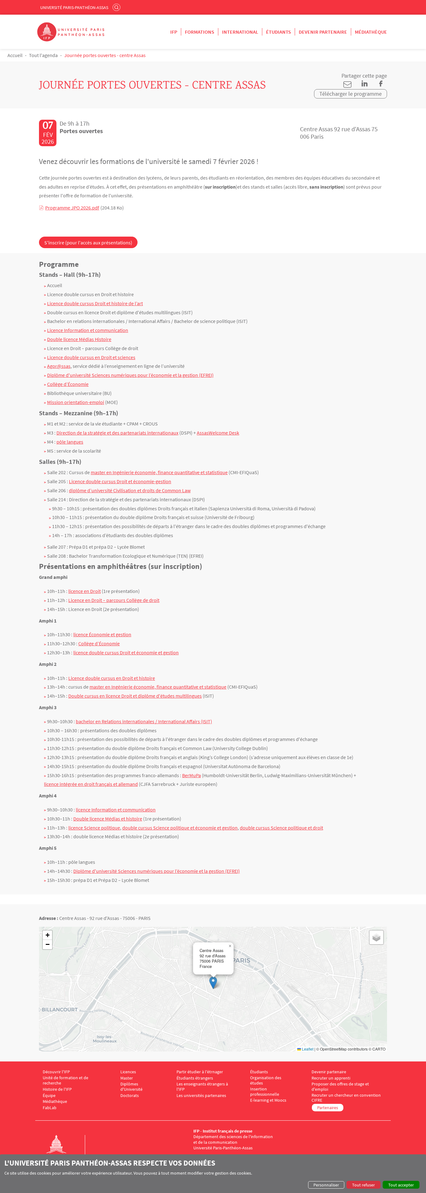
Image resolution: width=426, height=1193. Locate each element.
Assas (203, 433)
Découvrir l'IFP (56, 1072)
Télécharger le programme (350, 93)
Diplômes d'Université (131, 1086)
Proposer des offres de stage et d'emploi (340, 1086)
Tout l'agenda (43, 55)
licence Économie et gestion (102, 634)
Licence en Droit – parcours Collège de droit (113, 600)
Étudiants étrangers (195, 1078)
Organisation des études (265, 1080)
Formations (199, 32)
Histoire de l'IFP (57, 1089)
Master (126, 1078)
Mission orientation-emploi (75, 402)
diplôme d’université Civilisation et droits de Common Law (130, 490)
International (240, 32)
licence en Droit (84, 591)
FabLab (49, 1107)
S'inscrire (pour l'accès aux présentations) (88, 242)
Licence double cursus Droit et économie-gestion (120, 481)
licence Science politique (94, 828)
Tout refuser (363, 1185)
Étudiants (278, 32)
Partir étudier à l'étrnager (200, 1072)
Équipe (49, 1095)
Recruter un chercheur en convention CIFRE (346, 1098)
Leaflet (307, 1048)
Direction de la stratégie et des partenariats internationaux (117, 433)
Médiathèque (371, 32)
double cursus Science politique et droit (281, 828)
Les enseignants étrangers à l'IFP (202, 1086)
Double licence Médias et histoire (107, 818)
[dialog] (213, 1173)
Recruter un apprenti (331, 1078)
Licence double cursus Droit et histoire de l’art (95, 303)
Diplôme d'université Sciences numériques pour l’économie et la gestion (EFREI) (130, 375)
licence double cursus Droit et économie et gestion (126, 652)
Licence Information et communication (87, 330)
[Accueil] (62, 1150)
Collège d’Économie (68, 384)
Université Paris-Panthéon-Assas (74, 7)
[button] (213, 982)
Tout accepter (401, 1185)
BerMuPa (191, 775)
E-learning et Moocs (268, 1100)
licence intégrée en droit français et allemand (91, 784)
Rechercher (117, 7)
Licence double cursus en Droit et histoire (111, 678)
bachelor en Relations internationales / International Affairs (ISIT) (144, 721)
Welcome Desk (224, 433)
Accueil (14, 55)
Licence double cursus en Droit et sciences (91, 357)
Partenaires (327, 1107)
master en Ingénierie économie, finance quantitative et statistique (159, 472)
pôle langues (69, 442)
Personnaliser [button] (326, 1185)
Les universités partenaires (201, 1095)
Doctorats (129, 1095)
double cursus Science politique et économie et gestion (180, 828)
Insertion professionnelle (264, 1091)
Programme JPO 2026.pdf (72, 207)
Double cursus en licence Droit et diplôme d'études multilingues (135, 696)
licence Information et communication (116, 809)
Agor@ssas (58, 366)
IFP (173, 32)
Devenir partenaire (323, 32)
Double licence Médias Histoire (79, 339)
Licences (128, 1072)
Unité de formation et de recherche (65, 1080)
